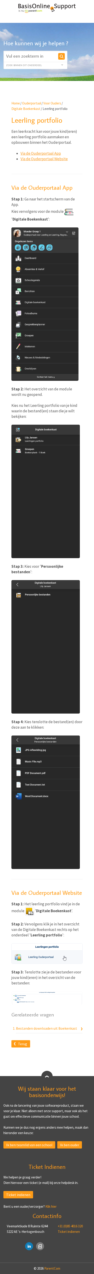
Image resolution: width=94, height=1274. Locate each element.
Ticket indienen (18, 1194)
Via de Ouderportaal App (41, 153)
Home (15, 103)
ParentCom (52, 1268)
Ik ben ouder (69, 1145)
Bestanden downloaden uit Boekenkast (46, 1028)
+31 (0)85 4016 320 (70, 1226)
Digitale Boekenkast (25, 109)
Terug (22, 1044)
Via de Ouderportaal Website (44, 158)
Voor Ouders (52, 103)
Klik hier (51, 1206)
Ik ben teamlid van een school (29, 1145)
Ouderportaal (31, 103)
